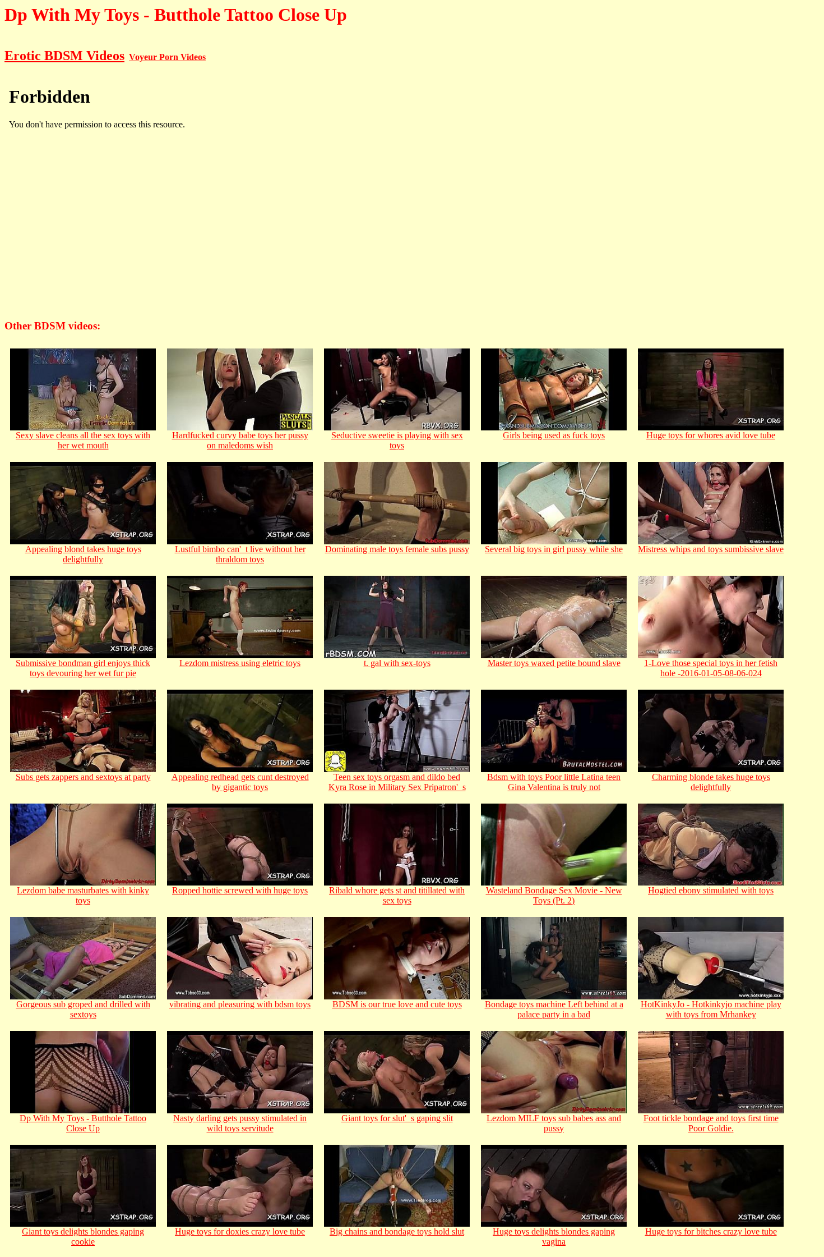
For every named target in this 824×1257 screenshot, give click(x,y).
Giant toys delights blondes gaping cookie (83, 1236)
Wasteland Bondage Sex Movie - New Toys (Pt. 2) (554, 895)
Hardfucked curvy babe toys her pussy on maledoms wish (240, 440)
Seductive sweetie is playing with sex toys (397, 440)
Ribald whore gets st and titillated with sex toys (397, 895)
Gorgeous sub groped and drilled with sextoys (83, 1009)
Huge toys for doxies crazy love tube (240, 1231)
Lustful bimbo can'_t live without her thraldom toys (240, 554)
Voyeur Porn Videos (167, 57)
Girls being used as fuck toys (554, 435)
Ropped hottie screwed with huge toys (240, 890)
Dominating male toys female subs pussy (397, 549)
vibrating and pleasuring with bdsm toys (240, 1004)
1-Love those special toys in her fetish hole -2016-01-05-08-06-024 (710, 668)
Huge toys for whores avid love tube (710, 435)
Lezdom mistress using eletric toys (239, 663)
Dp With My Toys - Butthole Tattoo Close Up (83, 1123)
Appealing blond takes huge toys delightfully (83, 554)
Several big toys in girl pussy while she (554, 549)
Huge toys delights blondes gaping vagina (554, 1236)
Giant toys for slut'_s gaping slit (397, 1118)
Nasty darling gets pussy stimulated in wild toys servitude (240, 1123)
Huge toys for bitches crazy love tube (711, 1231)
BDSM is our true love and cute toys (397, 1004)
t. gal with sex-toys (397, 663)
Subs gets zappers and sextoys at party (83, 777)
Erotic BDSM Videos (64, 55)
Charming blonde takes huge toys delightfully (711, 782)
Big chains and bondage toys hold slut (397, 1231)
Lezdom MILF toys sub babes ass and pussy (554, 1123)
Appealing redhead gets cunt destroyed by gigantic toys (240, 782)
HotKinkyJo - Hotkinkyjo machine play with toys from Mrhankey (711, 1009)
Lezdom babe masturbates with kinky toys (83, 895)
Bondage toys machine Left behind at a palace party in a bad (554, 1009)
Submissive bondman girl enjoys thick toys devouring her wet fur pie (83, 668)
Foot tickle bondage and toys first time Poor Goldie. (711, 1123)
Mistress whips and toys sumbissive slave (711, 549)
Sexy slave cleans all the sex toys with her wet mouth (83, 440)
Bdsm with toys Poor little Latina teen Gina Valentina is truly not (554, 782)
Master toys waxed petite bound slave (554, 663)
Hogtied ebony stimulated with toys (711, 890)
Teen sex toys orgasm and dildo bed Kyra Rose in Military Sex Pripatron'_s (397, 782)
